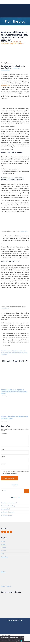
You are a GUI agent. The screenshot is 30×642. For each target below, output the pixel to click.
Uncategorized (5, 509)
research (9, 352)
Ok (21, 641)
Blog (2, 553)
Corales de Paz (5, 85)
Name (3, 449)
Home (3, 541)
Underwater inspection (7, 512)
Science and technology (17, 43)
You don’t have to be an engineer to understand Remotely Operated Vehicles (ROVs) (14, 391)
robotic (13, 352)
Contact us (4, 557)
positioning (4, 352)
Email (3, 456)
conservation (4, 350)
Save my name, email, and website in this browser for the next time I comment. (16, 472)
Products (3, 547)
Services (3, 550)
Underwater (18, 352)
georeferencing (17, 350)
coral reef (10, 350)
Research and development (9, 503)
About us (3, 544)
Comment (4, 433)
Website (3, 464)
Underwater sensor (6, 515)
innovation (23, 350)
